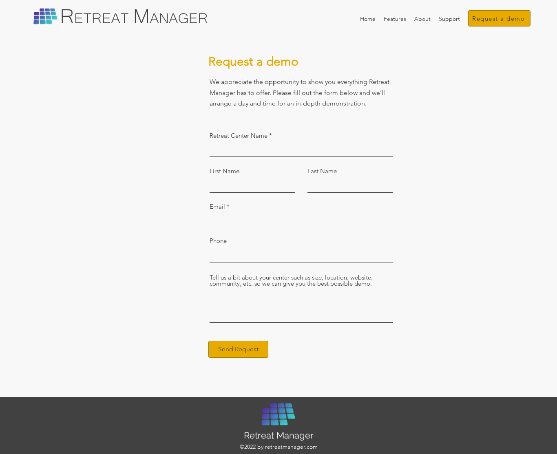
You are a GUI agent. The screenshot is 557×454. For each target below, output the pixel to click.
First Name (224, 171)
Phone (218, 241)
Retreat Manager (279, 435)
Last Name (322, 171)
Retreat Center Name (238, 135)
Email (217, 206)
